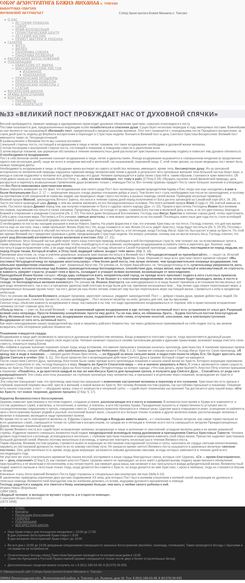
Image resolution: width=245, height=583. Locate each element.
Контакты (17, 97)
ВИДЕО (21, 49)
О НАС (13, 19)
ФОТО (20, 45)
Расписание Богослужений (34, 58)
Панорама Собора (32, 52)
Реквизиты (25, 101)
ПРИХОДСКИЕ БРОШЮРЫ (36, 78)
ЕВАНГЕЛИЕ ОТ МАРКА (34, 65)
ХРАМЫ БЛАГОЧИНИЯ (26, 94)
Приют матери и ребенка (39, 39)
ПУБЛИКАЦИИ (20, 62)
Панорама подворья (34, 55)
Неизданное (34, 75)
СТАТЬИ (22, 88)
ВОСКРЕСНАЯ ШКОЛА (25, 91)
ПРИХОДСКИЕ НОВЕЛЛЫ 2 (37, 84)
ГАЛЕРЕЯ (15, 42)
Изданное (32, 71)
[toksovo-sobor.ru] (59, 13)
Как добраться (28, 104)
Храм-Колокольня (32, 29)
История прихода (32, 23)
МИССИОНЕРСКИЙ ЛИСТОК (38, 68)
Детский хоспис (30, 36)
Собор (21, 26)
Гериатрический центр (37, 32)
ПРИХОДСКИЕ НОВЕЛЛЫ (35, 81)
